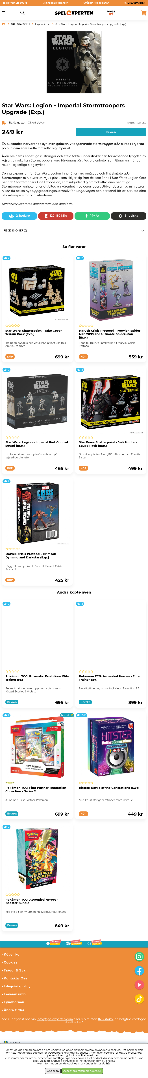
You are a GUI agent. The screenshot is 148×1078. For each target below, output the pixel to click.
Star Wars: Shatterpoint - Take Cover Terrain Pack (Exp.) (33, 332)
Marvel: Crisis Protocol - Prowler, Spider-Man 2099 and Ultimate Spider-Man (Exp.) (110, 334)
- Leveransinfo (14, 994)
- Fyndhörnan (13, 1002)
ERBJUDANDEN (136, 2)
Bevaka (111, 132)
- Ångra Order (13, 1010)
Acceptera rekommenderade (82, 1071)
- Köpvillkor (11, 954)
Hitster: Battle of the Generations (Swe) (109, 788)
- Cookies (10, 962)
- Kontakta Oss (14, 978)
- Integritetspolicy (16, 986)
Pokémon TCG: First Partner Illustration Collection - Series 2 (35, 789)
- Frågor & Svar (14, 970)
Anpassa (53, 1071)
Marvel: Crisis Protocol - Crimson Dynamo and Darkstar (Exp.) (30, 555)
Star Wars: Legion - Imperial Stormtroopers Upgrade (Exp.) (90, 24)
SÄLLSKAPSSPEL (21, 24)
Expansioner (43, 24)
